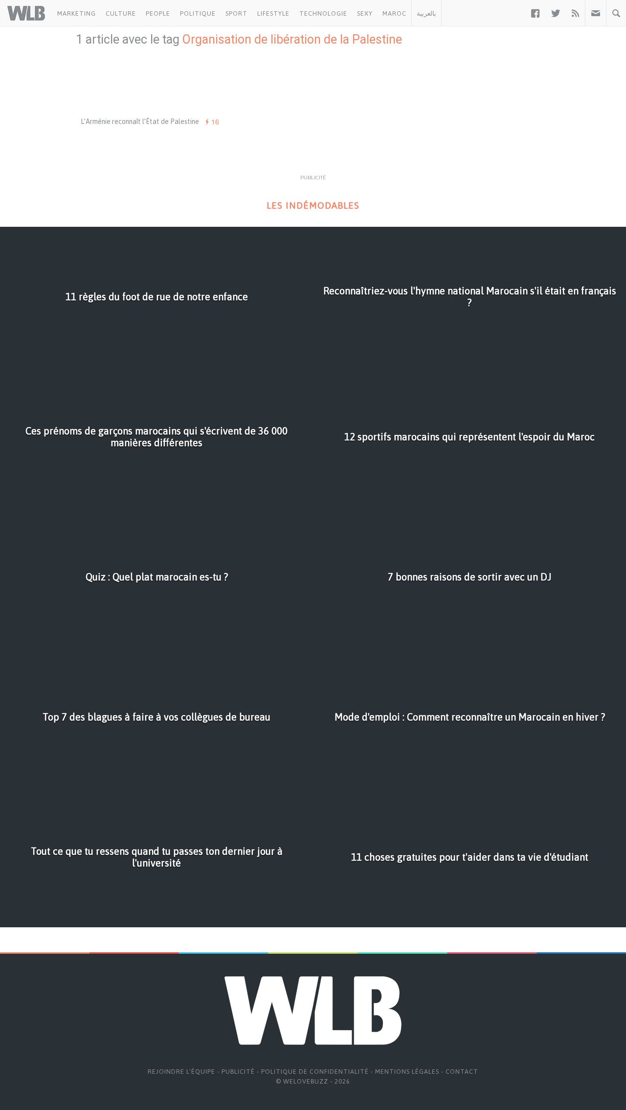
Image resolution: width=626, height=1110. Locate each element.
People (158, 13)
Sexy (365, 13)
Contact (462, 1071)
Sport (236, 13)
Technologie (323, 13)
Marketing (76, 13)
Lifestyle (273, 13)
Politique (198, 13)
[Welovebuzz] (26, 13)
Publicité (238, 1071)
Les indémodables (313, 205)
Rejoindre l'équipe (181, 1071)
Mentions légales (407, 1071)
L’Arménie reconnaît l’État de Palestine (140, 121)
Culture (121, 13)
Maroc (394, 13)
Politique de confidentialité (315, 1071)
